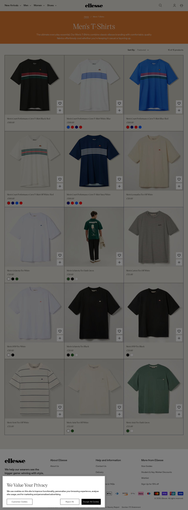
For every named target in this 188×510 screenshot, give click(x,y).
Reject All (70, 502)
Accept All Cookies (91, 502)
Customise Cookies (19, 502)
